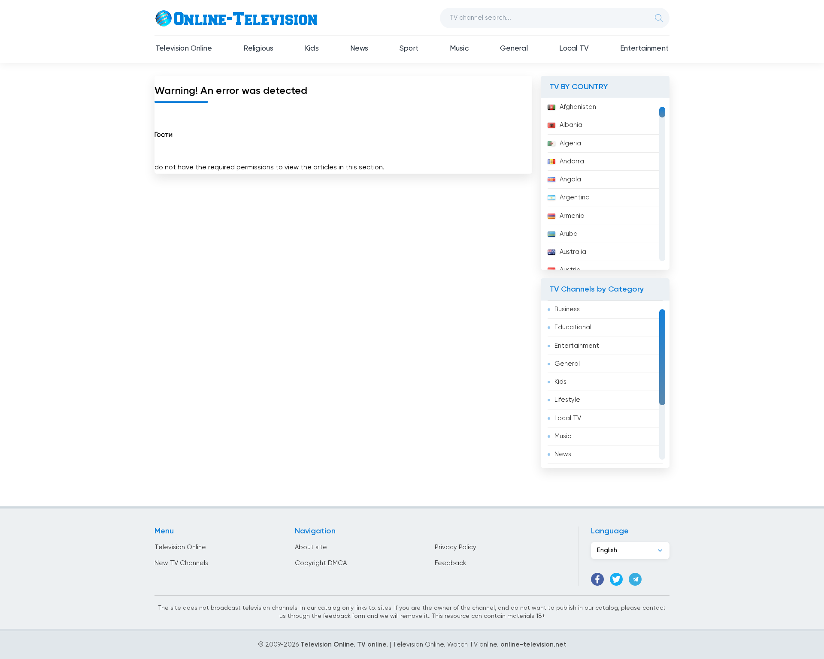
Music (459, 48)
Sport (409, 48)
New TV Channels (181, 563)
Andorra (572, 161)
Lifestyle (567, 400)
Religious (258, 48)
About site (311, 547)
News (359, 48)
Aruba (569, 234)
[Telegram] (635, 579)
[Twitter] (616, 579)
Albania (571, 125)
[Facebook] (597, 579)
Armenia (572, 216)
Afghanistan (578, 107)
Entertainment (644, 48)
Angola (570, 179)
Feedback (450, 563)
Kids (312, 48)
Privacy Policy (455, 547)
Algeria (570, 143)
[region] (605, 184)
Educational (572, 327)
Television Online (183, 48)
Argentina (575, 197)
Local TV (574, 48)
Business (567, 309)
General (514, 48)
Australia (573, 252)
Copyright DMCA (321, 563)
